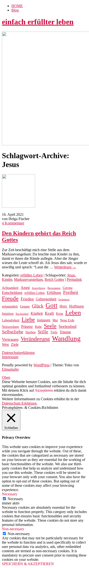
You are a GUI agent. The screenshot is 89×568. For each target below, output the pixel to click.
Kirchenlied (22, 314)
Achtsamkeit (10, 288)
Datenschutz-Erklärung (19, 403)
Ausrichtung (38, 288)
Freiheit (70, 292)
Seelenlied (67, 326)
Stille (43, 331)
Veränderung (35, 339)
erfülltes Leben (31, 275)
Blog (15, 10)
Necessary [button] (9, 494)
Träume (65, 332)
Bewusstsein (54, 288)
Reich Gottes (54, 279)
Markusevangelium (28, 279)
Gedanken (64, 299)
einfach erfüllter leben (38, 21)
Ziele (15, 344)
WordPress (41, 365)
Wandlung (66, 338)
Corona (67, 288)
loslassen (43, 320)
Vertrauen (10, 339)
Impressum (10, 357)
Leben (73, 312)
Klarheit (37, 313)
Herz (63, 306)
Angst (25, 288)
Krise (59, 313)
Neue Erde (67, 320)
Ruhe (38, 327)
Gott (51, 305)
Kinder (7, 279)
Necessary (15, 499)
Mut (55, 320)
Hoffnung (76, 306)
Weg (5, 344)
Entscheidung (12, 293)
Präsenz (27, 327)
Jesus (71, 275)
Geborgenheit (46, 299)
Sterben (30, 332)
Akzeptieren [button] (44, 390)
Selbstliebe (12, 331)
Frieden (27, 299)
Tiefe (53, 332)
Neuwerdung (10, 327)
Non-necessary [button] (13, 529)
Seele (50, 326)
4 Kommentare (13, 223)
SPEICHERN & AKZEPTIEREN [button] (28, 564)
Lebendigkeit (10, 320)
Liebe (28, 319)
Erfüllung (54, 293)
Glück (37, 305)
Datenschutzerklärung (18, 353)
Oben (6, 377)
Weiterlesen (65, 267)
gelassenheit (10, 306)
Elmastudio (10, 369)
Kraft (49, 313)
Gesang (25, 306)
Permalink (74, 279)
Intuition (8, 313)
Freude (10, 298)
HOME (17, 6)
